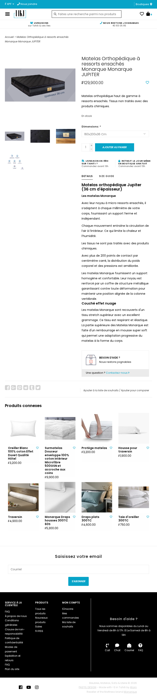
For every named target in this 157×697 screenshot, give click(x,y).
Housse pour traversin (127, 449)
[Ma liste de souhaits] (142, 14)
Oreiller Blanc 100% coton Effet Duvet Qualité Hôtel (20, 453)
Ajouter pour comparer (135, 390)
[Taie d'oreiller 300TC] (133, 497)
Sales (38, 626)
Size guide (106, 176)
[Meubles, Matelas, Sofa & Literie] (30, 14)
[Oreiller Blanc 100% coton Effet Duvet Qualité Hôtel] (23, 428)
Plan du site (12, 669)
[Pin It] (19, 387)
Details (87, 176)
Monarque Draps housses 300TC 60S (57, 520)
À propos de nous (16, 616)
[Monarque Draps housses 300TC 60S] (60, 497)
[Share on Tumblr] (31, 387)
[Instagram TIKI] (36, 687)
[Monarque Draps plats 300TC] (97, 497)
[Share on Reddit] (25, 387)
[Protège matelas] (97, 428)
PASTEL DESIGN (87, 687)
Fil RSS (39, 631)
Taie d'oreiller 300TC (128, 518)
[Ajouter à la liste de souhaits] (147, 83)
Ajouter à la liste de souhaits (101, 390)
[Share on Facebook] (7, 387)
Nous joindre (28, 4)
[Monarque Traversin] (23, 497)
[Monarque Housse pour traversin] (133, 428)
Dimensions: (91, 126)
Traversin (15, 517)
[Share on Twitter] (38, 387)
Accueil (9, 37)
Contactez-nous (117, 372)
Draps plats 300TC (90, 518)
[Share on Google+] (13, 387)
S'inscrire (67, 609)
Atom (133, 687)
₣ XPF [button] (8, 4)
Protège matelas (94, 448)
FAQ (7, 611)
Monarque (130, 692)
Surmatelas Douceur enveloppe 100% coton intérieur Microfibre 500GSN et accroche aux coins (57, 460)
